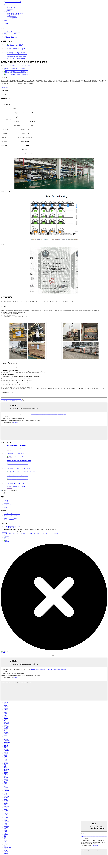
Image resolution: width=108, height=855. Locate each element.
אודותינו (6, 6)
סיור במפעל (9, 9)
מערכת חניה (56, 533)
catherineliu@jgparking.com (11, 527)
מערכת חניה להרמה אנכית (13, 14)
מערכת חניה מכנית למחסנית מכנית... (17, 476)
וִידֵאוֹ (5, 21)
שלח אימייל (3, 652)
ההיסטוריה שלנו (11, 7)
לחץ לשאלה (3, 493)
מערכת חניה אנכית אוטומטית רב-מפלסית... (19, 468)
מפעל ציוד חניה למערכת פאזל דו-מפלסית (17, 54)
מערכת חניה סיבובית (12, 19)
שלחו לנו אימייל (4, 87)
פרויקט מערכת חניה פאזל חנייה (14, 45)
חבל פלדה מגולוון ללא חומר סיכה (8, 533)
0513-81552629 (8, 526)
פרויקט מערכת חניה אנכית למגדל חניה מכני (11, 400)
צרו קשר (6, 23)
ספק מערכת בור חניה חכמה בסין (16, 446)
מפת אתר (4, 532)
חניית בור (50, 533)
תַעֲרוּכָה (9, 10)
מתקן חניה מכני (43, 533)
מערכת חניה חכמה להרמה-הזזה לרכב (16, 58)
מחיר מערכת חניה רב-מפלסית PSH (15, 50)
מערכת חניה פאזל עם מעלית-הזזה (15, 13)
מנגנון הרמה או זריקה (22, 533)
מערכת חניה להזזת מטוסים (13, 17)
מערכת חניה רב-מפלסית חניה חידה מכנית (11, 399)
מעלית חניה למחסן (11, 16)
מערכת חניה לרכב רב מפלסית (15, 453)
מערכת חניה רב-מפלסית (33, 533)
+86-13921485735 (16, 526)
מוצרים (5, 11)
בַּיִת (5, 4)
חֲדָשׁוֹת (5, 20)
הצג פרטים (9, 450)
